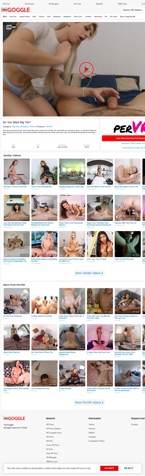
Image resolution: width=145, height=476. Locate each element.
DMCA (91, 433)
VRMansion (8, 227)
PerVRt (49, 126)
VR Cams (113, 17)
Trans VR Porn (52, 445)
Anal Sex (12, 17)
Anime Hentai (24, 17)
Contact (134, 424)
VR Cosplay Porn (53, 433)
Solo (49, 17)
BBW (5, 17)
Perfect (33, 126)
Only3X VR (35, 227)
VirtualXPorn (92, 189)
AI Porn (49, 449)
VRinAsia (90, 228)
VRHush (7, 189)
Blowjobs (56, 17)
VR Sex (49, 441)
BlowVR (99, 4)
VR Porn (6, 4)
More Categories (126, 17)
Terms (91, 424)
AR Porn (50, 437)
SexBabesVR (120, 225)
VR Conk (77, 4)
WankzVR (35, 189)
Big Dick (15, 126)
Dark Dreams (120, 261)
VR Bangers (54, 4)
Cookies (92, 437)
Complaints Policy (97, 441)
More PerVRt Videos (88, 402)
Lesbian (88, 17)
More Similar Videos (88, 273)
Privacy (92, 428)
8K (106, 17)
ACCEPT (109, 468)
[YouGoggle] (14, 418)
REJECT (128, 468)
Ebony (41, 17)
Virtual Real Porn (65, 263)
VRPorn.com (51, 461)
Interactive (98, 17)
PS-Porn (7, 264)
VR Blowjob (51, 457)
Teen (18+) (78, 17)
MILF (34, 17)
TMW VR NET (120, 189)
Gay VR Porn (52, 453)
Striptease (67, 17)
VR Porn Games (53, 428)
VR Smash (29, 4)
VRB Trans (122, 4)
